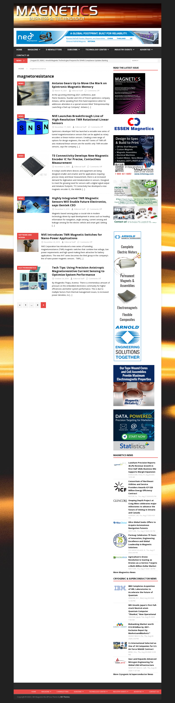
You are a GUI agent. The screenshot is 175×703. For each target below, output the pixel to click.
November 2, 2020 (62, 166)
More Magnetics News (124, 572)
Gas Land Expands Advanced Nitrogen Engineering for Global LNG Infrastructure (142, 662)
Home (19, 49)
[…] (89, 107)
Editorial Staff (77, 90)
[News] (33, 93)
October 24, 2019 (61, 278)
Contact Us (23, 55)
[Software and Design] (27, 242)
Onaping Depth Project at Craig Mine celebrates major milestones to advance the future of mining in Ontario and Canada (142, 506)
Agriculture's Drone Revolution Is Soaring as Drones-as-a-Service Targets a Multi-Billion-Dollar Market (142, 561)
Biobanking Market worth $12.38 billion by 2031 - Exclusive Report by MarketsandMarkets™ (141, 629)
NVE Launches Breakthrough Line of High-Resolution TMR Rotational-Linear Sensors (80, 119)
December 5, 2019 (62, 209)
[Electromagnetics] (33, 278)
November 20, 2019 (52, 242)
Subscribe (72, 49)
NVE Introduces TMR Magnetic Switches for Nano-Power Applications (71, 236)
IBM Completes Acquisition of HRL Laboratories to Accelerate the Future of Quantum (141, 591)
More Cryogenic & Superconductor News (133, 674)
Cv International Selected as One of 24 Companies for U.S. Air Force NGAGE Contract (142, 646)
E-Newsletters (54, 49)
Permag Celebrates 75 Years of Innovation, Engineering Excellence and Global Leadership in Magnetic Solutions (142, 541)
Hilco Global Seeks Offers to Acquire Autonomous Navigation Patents (142, 525)
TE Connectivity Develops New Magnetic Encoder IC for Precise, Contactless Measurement (80, 159)
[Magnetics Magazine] (87, 26)
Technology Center (96, 49)
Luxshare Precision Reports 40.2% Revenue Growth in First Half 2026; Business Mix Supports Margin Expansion (142, 467)
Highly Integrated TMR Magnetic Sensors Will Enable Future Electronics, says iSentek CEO (79, 201)
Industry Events (123, 49)
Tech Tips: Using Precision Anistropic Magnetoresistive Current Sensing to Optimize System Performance (78, 271)
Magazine (33, 49)
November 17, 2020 (63, 127)
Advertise (145, 49)
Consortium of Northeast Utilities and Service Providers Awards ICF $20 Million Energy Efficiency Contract (140, 487)
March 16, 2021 (61, 90)
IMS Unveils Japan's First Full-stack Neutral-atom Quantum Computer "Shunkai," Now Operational (142, 610)
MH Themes (65, 697)
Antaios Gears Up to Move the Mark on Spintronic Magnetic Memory (79, 85)
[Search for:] (144, 60)
